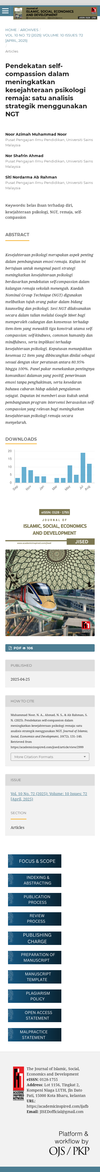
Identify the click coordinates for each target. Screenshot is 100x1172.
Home (11, 30)
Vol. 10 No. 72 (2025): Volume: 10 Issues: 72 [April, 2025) (44, 38)
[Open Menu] (5, 10)
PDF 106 (23, 648)
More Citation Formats (33, 757)
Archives (29, 30)
